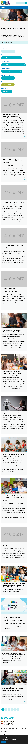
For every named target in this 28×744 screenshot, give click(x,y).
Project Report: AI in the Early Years (12, 413)
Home (2, 42)
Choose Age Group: (6, 68)
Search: (3, 82)
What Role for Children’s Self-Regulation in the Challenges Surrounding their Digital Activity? (11, 116)
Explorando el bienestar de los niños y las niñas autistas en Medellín (13, 455)
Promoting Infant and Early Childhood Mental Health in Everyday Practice (13, 203)
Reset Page (5, 91)
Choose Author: (5, 55)
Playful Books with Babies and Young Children (12, 246)
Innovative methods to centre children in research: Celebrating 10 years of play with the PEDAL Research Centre (13, 585)
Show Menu (3, 7)
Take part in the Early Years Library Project (12, 544)
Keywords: (4, 48)
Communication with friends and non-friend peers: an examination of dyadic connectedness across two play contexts (13, 498)
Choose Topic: (5, 61)
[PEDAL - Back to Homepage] (5, 3)
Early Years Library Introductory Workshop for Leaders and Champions (13, 331)
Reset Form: (4, 88)
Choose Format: (5, 75)
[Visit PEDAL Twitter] (2, 718)
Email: (2, 730)
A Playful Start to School (9, 288)
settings (14, 739)
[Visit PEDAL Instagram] (5, 718)
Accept (4, 741)
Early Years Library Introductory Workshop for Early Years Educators (12, 372)
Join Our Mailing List (5, 734)
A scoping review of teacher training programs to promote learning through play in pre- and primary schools (13, 654)
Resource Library (9, 42)
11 (15, 709)
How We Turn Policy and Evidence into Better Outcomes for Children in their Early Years (13, 161)
